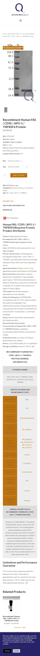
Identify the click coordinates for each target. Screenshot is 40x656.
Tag (4, 167)
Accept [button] (16, 651)
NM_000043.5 (27, 439)
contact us (27, 268)
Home (5, 34)
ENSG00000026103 (27, 418)
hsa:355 (27, 491)
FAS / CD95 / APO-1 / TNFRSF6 (16, 193)
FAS (27, 481)
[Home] (20, 9)
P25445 (27, 455)
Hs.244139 (27, 463)
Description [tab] (8, 201)
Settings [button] (7, 651)
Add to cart (18, 175)
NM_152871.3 (27, 445)
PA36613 (27, 501)
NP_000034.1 (27, 429)
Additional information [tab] (14, 205)
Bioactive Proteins (14, 34)
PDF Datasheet (12, 218)
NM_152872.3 (27, 447)
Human (30, 188)
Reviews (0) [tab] (7, 210)
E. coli (23, 34)
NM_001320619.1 (27, 442)
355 (27, 408)
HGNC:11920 (27, 472)
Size (4, 161)
